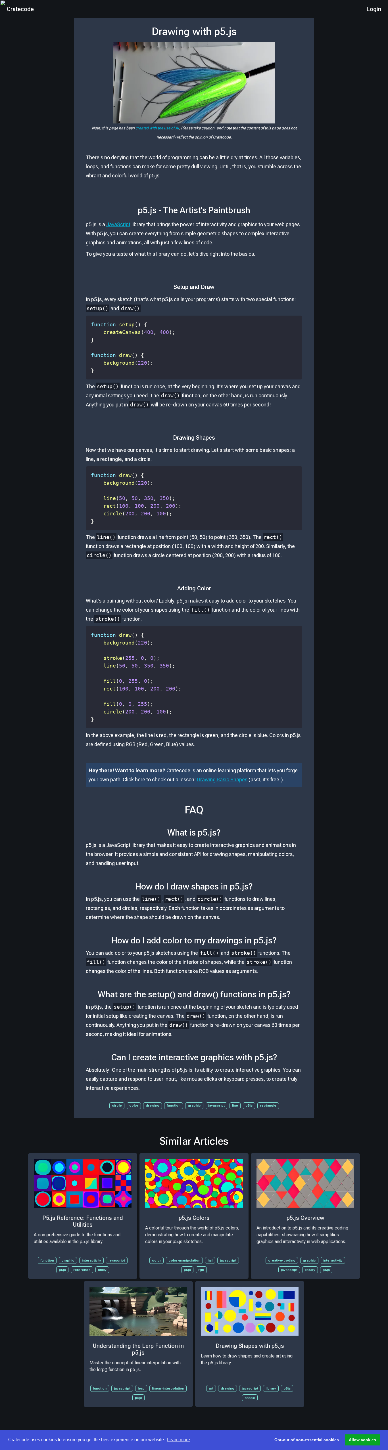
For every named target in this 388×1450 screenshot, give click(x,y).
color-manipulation (184, 1260)
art (211, 1388)
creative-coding (281, 1260)
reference (82, 1270)
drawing (152, 1105)
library (310, 1270)
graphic (194, 1105)
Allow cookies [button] (362, 1440)
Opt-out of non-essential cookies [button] (306, 1440)
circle (117, 1105)
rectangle (268, 1105)
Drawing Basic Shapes (222, 779)
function (173, 1105)
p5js (249, 1105)
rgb (201, 1270)
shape (250, 1398)
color (133, 1105)
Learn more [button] (178, 1439)
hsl (210, 1260)
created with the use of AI (157, 128)
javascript (216, 1105)
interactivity (91, 1260)
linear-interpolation (168, 1388)
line (235, 1105)
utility (102, 1270)
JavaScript (118, 224)
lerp (141, 1388)
